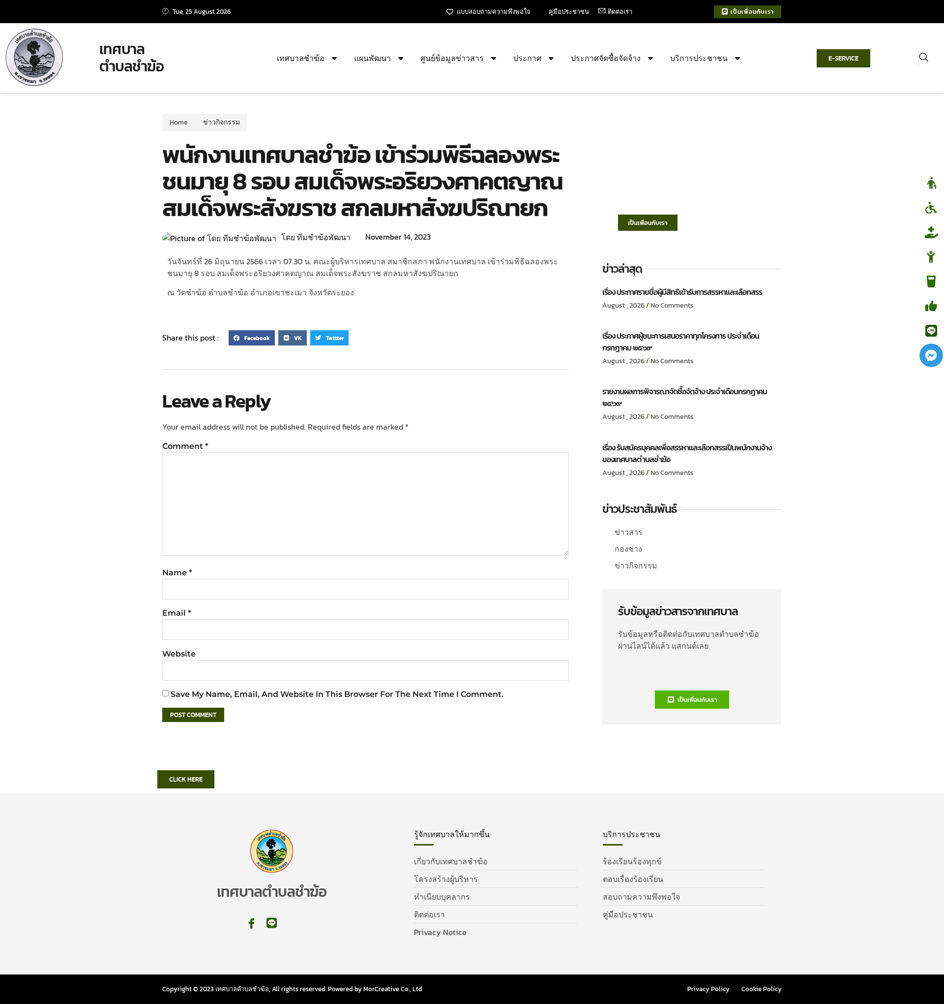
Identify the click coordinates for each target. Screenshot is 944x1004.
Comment (185, 446)
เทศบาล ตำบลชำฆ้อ (131, 57)
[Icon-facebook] (251, 923)
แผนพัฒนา (372, 58)
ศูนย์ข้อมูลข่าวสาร (452, 58)
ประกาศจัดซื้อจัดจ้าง (606, 58)
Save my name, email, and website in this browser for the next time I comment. (337, 694)
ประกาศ (527, 58)
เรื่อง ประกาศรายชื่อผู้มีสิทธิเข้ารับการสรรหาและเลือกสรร (682, 292)
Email (176, 613)
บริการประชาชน (699, 58)
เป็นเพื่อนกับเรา (648, 222)
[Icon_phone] (292, 923)
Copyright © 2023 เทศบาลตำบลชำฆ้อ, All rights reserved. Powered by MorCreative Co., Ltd (292, 989)
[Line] (271, 923)
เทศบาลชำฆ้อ (300, 58)
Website (179, 654)
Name (177, 572)
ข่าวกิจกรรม (221, 122)
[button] (923, 58)
